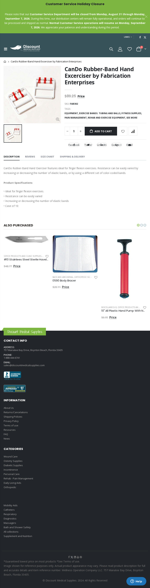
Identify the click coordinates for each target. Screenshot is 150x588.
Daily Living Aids (12, 482)
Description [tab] (12, 156)
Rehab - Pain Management (18, 478)
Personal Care (12, 474)
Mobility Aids (11, 505)
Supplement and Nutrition (18, 536)
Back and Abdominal (62, 277)
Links (127, 36)
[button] (138, 225)
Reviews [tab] (30, 156)
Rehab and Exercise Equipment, (107, 117)
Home (5, 61)
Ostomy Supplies (13, 461)
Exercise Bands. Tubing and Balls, (100, 113)
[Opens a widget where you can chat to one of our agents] (136, 581)
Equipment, (72, 113)
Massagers (10, 523)
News (7, 438)
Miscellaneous (109, 307)
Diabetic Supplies (13, 465)
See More (131, 117)
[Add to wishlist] (123, 131)
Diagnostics (10, 518)
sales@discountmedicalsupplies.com (24, 365)
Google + (116, 144)
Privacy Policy (11, 421)
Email (129, 144)
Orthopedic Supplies (85, 277)
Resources (10, 429)
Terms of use (11, 425)
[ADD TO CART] (43, 241)
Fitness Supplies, (131, 113)
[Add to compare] (133, 131)
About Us (9, 407)
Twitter (88, 144)
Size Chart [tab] (47, 156)
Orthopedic (10, 487)
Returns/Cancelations (16, 412)
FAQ (6, 434)
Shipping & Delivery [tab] (72, 156)
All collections (11, 531)
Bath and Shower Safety (17, 527)
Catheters (9, 509)
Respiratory (10, 514)
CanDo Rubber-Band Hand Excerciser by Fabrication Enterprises (99, 75)
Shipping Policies (13, 416)
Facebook (74, 144)
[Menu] (5, 48)
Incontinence (11, 469)
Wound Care (11, 456)
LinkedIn (101, 144)
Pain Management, (76, 117)
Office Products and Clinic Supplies (22, 256)
